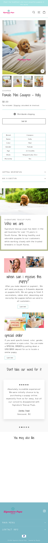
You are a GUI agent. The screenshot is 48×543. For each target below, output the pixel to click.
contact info (10, 529)
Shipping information (12, 172)
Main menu (8, 522)
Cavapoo (6, 91)
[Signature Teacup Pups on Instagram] (44, 510)
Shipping (17, 105)
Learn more (23, 307)
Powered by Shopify (34, 540)
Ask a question (9, 178)
